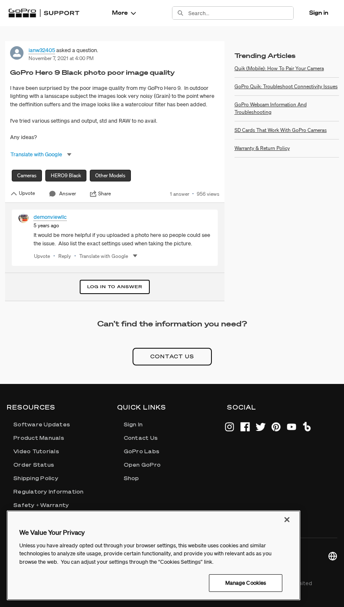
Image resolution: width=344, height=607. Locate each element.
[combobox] (240, 13)
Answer (67, 193)
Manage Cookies (245, 582)
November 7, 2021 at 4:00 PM (61, 58)
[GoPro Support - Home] (43, 13)
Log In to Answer (114, 287)
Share (104, 193)
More (120, 12)
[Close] (287, 519)
